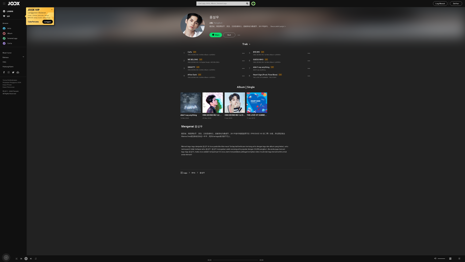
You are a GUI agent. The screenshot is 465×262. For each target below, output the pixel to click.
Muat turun (7, 53)
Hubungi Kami (8, 67)
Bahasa (5, 57)
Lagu (185, 173)
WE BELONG (193, 60)
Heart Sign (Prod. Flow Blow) (265, 75)
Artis (193, 173)
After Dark (192, 75)
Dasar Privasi (7, 85)
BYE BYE (256, 52)
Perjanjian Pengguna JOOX (12, 82)
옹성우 (202, 173)
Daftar (456, 4)
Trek (245, 44)
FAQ (4, 62)
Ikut (229, 35)
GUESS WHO (258, 60)
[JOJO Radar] (253, 3)
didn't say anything (261, 67)
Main (217, 35)
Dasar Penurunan (9, 87)
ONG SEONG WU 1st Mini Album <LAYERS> (201, 55)
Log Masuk (440, 4)
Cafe (190, 52)
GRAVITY (191, 67)
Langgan (47, 22)
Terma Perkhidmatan (10, 80)
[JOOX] (14, 3)
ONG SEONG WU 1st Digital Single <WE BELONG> (204, 62)
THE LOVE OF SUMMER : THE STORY (264, 77)
